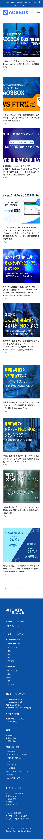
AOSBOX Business (13, 644)
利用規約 (21, 622)
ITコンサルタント (13, 765)
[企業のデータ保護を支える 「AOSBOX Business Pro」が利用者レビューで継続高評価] (21, 40)
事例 (8, 730)
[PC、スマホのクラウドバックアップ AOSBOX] (15, 12)
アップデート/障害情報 (14, 793)
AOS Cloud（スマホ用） (15, 705)
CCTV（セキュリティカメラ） (18, 771)
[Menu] (38, 12)
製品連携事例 (11, 738)
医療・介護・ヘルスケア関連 (17, 755)
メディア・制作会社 (14, 758)
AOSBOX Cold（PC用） (15, 699)
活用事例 (10, 661)
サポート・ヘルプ (18, 6)
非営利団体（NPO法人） (16, 778)
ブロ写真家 (11, 768)
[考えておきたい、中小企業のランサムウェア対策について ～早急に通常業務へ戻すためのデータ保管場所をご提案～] (21, 545)
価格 (9, 658)
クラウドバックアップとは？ (17, 816)
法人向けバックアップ (15, 634)
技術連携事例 (11, 741)
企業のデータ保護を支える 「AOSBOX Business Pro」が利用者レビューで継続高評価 (21, 64)
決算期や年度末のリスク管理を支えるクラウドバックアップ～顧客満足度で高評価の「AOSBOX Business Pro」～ (21, 405)
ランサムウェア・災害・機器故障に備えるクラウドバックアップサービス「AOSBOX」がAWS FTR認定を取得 (21, 118)
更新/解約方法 (11, 796)
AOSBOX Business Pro (14, 639)
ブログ (29, 6)
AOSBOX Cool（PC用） (15, 702)
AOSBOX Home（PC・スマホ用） (19, 708)
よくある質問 (11, 799)
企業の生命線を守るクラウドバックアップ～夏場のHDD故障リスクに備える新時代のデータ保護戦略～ (21, 510)
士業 (9, 761)
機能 (9, 651)
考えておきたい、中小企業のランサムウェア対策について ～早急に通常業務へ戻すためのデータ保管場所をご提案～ (21, 569)
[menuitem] (18, 2)
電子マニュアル (12, 805)
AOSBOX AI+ (11, 667)
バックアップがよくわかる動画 (17, 819)
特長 (9, 654)
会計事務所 (11, 751)
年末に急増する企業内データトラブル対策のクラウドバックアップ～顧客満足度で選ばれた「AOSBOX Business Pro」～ (21, 459)
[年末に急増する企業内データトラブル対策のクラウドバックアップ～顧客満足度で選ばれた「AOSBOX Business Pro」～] (21, 435)
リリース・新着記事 (13, 813)
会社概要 (9, 622)
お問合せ (35, 2)
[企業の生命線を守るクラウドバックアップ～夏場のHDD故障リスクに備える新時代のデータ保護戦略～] (21, 486)
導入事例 (9, 735)
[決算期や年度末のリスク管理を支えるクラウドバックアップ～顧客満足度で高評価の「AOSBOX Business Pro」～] (21, 381)
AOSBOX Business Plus (15, 719)
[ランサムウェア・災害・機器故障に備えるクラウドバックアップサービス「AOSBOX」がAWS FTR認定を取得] (21, 94)
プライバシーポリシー (14, 626)
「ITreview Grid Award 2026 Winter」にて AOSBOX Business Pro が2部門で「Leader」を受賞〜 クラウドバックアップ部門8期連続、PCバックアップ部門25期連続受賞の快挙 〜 (21, 233)
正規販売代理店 (12, 722)
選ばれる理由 (12, 648)
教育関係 (10, 775)
